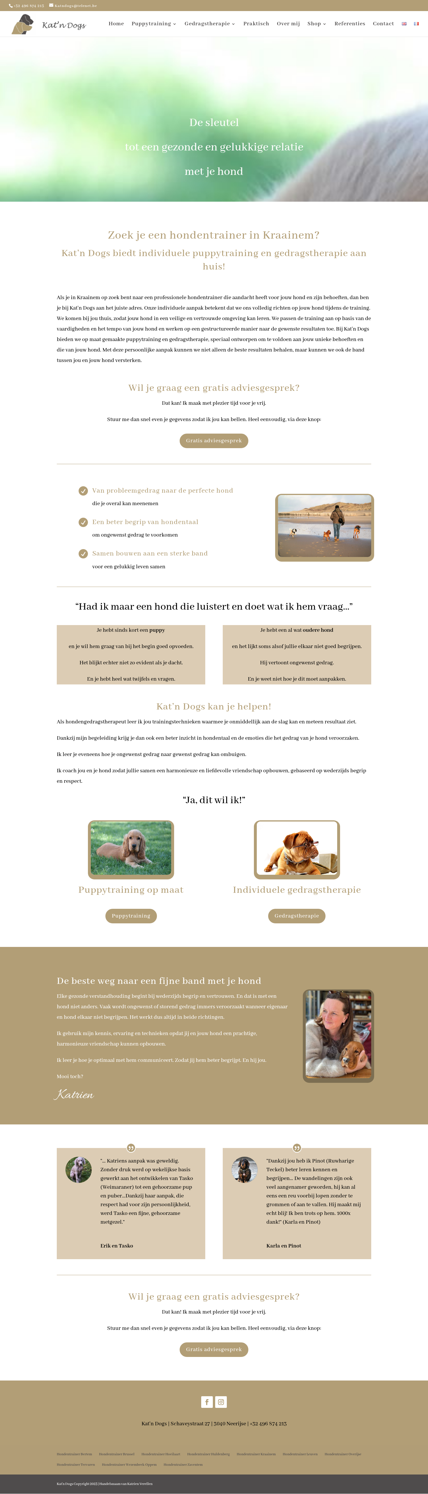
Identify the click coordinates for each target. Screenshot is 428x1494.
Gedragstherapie (207, 24)
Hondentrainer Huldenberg (208, 1454)
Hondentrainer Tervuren (76, 1465)
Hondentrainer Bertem (74, 1454)
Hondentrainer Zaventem (183, 1465)
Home (116, 24)
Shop (314, 24)
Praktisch (256, 24)
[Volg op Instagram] (221, 1402)
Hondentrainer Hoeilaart (161, 1454)
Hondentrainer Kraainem (256, 1454)
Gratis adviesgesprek (214, 440)
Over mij (288, 24)
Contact (383, 24)
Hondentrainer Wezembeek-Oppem (129, 1465)
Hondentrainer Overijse (343, 1454)
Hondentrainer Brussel (117, 1454)
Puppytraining (151, 24)
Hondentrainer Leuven (300, 1454)
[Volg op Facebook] (207, 1402)
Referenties (350, 24)
